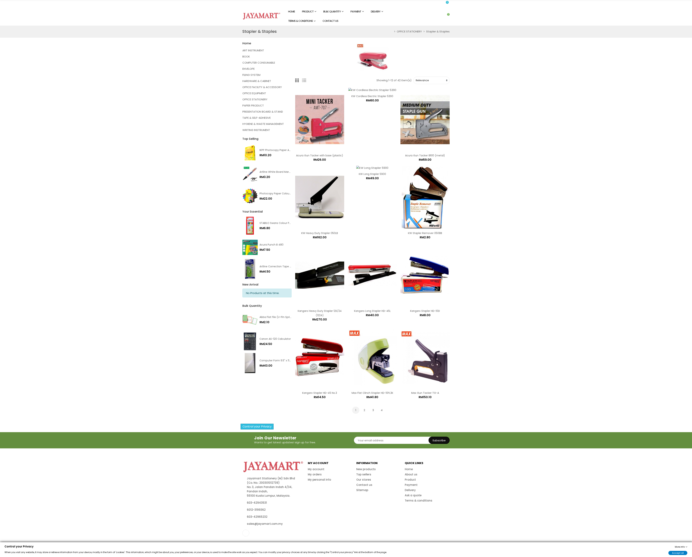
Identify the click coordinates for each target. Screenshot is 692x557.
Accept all (678, 552)
